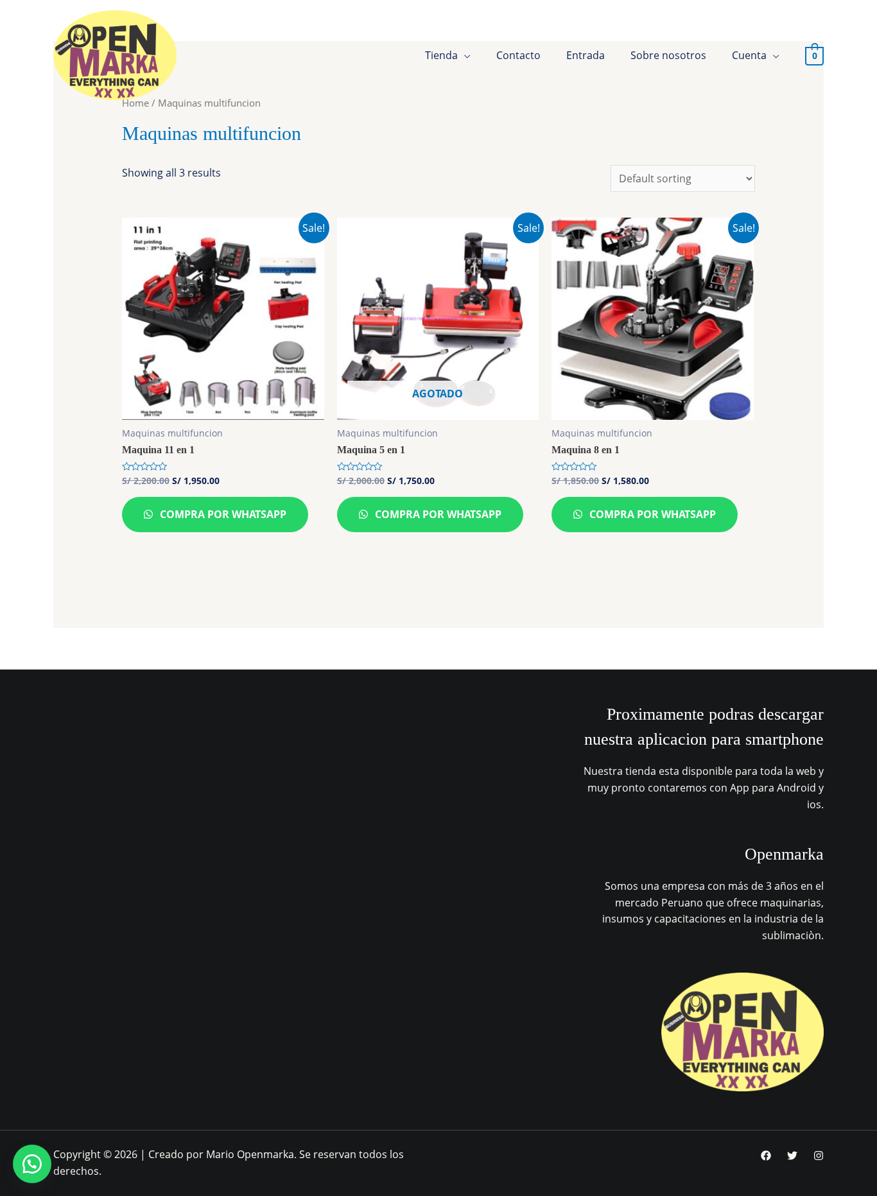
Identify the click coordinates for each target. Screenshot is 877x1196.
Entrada (585, 55)
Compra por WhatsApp (221, 514)
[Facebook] (766, 1155)
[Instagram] (818, 1155)
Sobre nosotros (668, 55)
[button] (32, 1164)
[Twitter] (792, 1155)
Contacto (518, 55)
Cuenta (749, 55)
